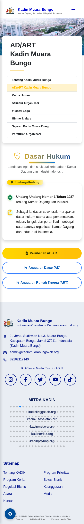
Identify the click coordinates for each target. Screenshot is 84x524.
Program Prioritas (56, 472)
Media (48, 494)
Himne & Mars (21, 118)
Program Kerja (13, 479)
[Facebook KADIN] (25, 380)
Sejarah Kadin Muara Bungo (31, 126)
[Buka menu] (73, 11)
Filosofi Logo (21, 110)
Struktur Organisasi (25, 103)
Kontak (8, 501)
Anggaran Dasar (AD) (44, 267)
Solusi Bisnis (53, 479)
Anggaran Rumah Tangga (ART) (44, 282)
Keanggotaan (53, 487)
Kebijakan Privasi (37, 519)
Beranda (19, 519)
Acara (7, 494)
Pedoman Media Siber (61, 519)
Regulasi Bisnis (14, 487)
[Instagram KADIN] (11, 380)
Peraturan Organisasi (26, 134)
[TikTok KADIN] (70, 380)
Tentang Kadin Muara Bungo (31, 79)
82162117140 (19, 359)
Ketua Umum (21, 95)
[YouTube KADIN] (55, 380)
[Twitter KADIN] (40, 380)
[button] (11, 406)
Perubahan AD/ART (44, 253)
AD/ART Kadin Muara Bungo (31, 87)
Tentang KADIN (14, 472)
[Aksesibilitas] (10, 513)
